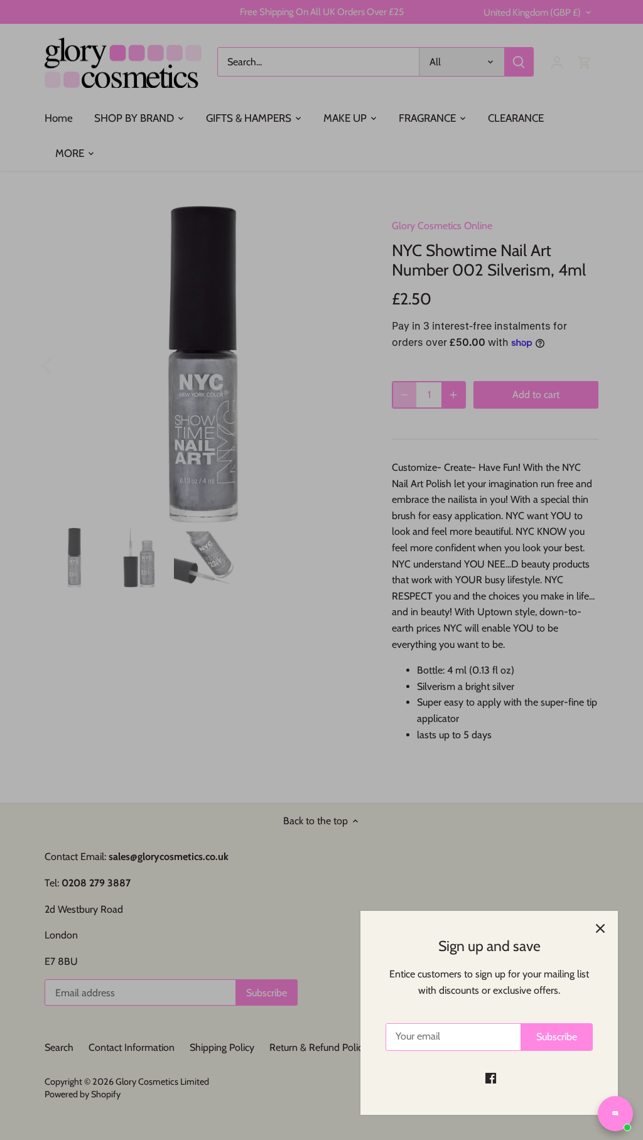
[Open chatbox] (615, 1113)
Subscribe (556, 1037)
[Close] (600, 928)
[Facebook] (490, 1078)
